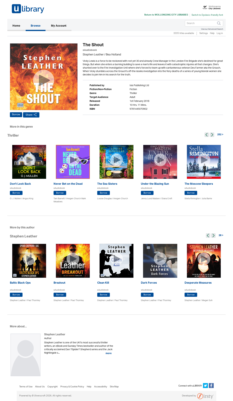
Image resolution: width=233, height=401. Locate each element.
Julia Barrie (207, 198)
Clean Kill (103, 283)
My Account (58, 26)
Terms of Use (25, 386)
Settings (203, 33)
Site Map (114, 386)
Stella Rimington (192, 198)
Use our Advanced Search (212, 29)
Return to (166, 15)
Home (18, 26)
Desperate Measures (198, 283)
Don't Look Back (20, 184)
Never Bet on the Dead (68, 184)
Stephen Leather (93, 55)
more (108, 353)
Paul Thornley (33, 300)
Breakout (59, 283)
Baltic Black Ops (20, 283)
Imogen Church (120, 198)
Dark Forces (149, 283)
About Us (40, 386)
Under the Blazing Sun (155, 184)
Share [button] (29, 114)
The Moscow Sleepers (199, 184)
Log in (220, 33)
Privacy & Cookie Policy (72, 386)
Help (212, 33)
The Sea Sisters (107, 184)
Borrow (16, 114)
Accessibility (100, 386)
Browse (35, 26)
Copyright (52, 386)
